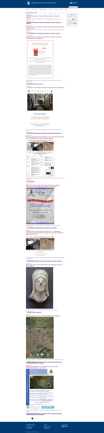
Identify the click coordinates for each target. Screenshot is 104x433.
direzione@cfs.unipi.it (47, 427)
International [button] (61, 9)
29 (74, 23)
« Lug (68, 14)
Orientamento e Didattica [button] (43, 9)
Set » (76, 14)
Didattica (30, 132)
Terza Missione (28, 23)
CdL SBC (30, 260)
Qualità (66, 9)
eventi (36, 33)
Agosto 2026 (72, 14)
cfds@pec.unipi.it (46, 428)
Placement (56, 9)
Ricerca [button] (36, 9)
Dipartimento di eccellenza (31, 33)
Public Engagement (58, 22)
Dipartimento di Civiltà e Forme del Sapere (43, 3)
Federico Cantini (30, 22)
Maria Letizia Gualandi (47, 22)
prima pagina (53, 22)
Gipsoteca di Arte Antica (44, 133)
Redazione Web (46, 426)
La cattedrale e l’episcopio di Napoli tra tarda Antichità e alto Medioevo (45, 87)
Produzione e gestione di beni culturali (57, 362)
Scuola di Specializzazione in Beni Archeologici (54, 133)
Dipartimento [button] (28, 9)
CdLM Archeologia (30, 133)
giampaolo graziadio (35, 22)
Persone (33, 9)
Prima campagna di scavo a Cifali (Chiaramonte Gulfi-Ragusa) (43, 315)
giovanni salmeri (41, 22)
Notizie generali (31, 21)
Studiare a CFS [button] (51, 9)
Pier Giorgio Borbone (46, 33)
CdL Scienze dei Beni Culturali (31, 362)
